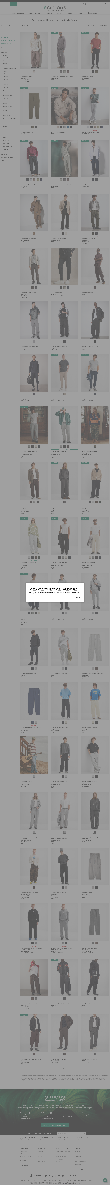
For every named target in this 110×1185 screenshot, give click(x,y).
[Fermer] (81, 585)
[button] (77, 597)
